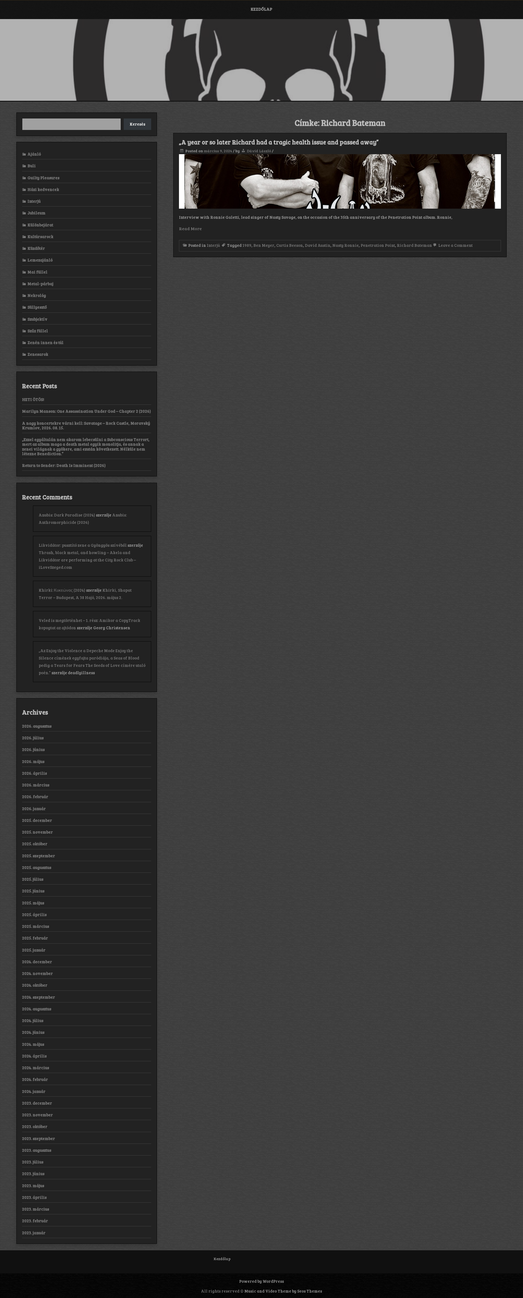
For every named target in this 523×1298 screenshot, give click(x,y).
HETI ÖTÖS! (33, 399)
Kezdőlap (261, 9)
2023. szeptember (38, 1138)
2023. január (33, 1232)
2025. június (33, 890)
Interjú (213, 245)
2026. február (35, 796)
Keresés (137, 124)
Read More (190, 228)
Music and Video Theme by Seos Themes (283, 1291)
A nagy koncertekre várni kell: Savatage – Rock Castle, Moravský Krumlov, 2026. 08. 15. (86, 425)
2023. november (37, 1114)
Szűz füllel (38, 330)
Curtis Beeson (289, 245)
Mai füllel (37, 272)
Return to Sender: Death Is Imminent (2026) (64, 465)
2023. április (34, 1197)
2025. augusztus (36, 867)
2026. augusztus (36, 726)
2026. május (33, 761)
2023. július (32, 1162)
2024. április (34, 1056)
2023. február (35, 1220)
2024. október (34, 985)
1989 (246, 245)
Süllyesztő (37, 307)
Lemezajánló (40, 260)
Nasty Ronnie (345, 245)
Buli (32, 165)
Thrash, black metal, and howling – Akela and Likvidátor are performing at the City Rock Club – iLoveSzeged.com (87, 560)
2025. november (37, 832)
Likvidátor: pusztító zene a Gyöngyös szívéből (83, 545)
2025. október (34, 843)
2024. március (35, 1067)
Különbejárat (40, 224)
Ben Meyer (263, 245)
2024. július (32, 1020)
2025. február (35, 938)
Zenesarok (38, 354)
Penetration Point (378, 245)
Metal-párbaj (40, 283)
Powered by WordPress (261, 1281)
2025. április (34, 914)
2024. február (35, 1079)
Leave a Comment (455, 245)
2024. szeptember (38, 997)
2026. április (34, 773)
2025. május (33, 902)
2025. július (32, 879)
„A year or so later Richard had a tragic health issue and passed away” (279, 142)
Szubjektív (37, 319)
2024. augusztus (36, 1008)
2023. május (33, 1185)
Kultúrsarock (40, 236)
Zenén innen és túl (45, 342)
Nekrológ (37, 295)
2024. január (33, 1091)
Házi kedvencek (43, 189)
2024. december (37, 961)
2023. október (34, 1126)
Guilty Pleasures (43, 177)
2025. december (37, 820)
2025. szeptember (38, 855)
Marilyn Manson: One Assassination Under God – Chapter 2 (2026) (86, 411)
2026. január (34, 808)
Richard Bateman (414, 245)
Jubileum (36, 212)
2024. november (37, 973)
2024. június (33, 1032)
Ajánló (34, 154)
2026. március (35, 785)
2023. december (37, 1103)
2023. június (33, 1173)
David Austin (317, 245)
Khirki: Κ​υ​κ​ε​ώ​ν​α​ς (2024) (62, 590)
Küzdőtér (36, 248)
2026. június (33, 749)
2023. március (35, 1209)
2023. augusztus (36, 1150)
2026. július (33, 737)
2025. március (35, 926)
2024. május (33, 1044)
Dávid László (259, 150)
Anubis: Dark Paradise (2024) (67, 515)
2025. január (33, 950)
